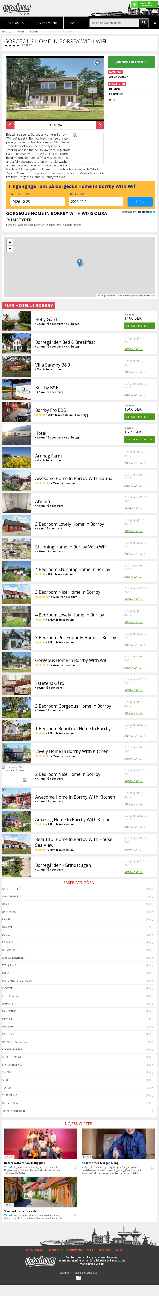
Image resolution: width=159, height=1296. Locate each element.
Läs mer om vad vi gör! (102, 1262)
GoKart (7, 973)
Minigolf (8, 1019)
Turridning (9, 1095)
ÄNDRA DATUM (133, 349)
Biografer (9, 927)
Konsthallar (10, 996)
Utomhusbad (10, 1103)
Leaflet (100, 295)
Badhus (7, 904)
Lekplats (7, 1003)
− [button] (9, 248)
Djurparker (9, 950)
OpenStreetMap (125, 295)
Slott (6, 1080)
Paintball (8, 1034)
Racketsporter (12, 1049)
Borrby (34, 31)
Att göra (16, 23)
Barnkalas (9, 912)
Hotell (22, 31)
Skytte (6, 1072)
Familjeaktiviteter (13, 957)
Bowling (7, 942)
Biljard (6, 919)
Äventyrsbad (10, 896)
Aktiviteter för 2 (13, 889)
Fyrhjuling (9, 965)
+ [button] (9, 242)
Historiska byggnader (17, 980)
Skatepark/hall (12, 1065)
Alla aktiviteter (16, 1111)
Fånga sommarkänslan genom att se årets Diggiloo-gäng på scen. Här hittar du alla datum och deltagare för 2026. (32, 1170)
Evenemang (47, 23)
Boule (6, 934)
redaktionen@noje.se (85, 1272)
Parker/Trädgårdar (15, 1042)
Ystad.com (7, 31)
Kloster (7, 988)
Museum (7, 1026)
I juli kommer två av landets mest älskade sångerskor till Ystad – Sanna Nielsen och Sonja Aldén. (33, 1217)
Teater (6, 1087)
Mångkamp (9, 1011)
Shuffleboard (11, 1057)
